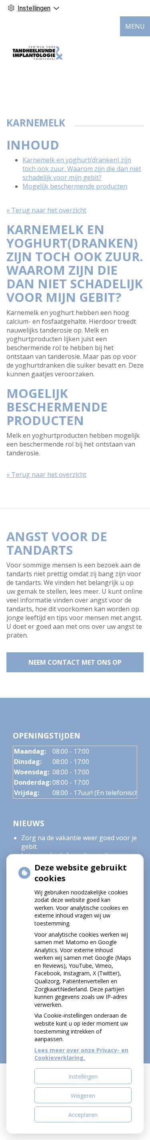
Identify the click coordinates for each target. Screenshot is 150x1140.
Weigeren (83, 1095)
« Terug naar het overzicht (46, 210)
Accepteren (83, 1114)
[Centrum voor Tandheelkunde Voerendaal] (38, 52)
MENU (135, 26)
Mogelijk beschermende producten (74, 186)
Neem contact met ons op (75, 662)
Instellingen (83, 1076)
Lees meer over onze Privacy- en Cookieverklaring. (81, 1054)
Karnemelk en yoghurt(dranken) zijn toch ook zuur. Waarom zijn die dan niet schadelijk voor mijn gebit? (81, 169)
